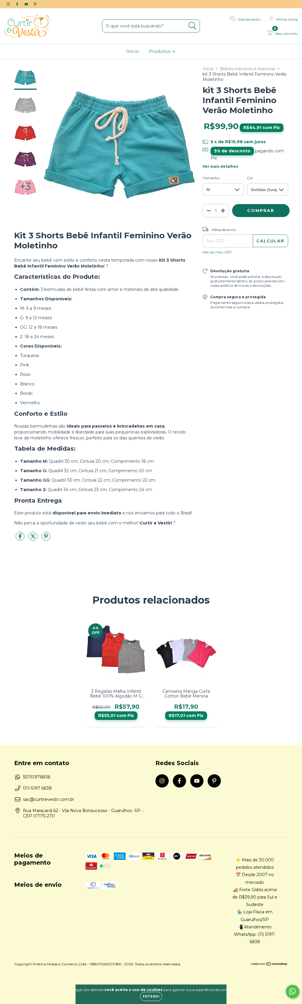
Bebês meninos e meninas (247, 68)
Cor (250, 178)
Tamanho (211, 178)
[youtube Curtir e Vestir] (26, 4)
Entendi (151, 996)
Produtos (160, 51)
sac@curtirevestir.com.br (48, 799)
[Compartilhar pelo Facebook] (21, 538)
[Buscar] (192, 26)
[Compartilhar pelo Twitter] (34, 538)
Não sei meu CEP (217, 252)
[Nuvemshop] (269, 964)
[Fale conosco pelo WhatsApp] (292, 991)
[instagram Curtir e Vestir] (8, 4)
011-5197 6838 (37, 788)
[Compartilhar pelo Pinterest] (46, 538)
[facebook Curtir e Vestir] (17, 4)
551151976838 (36, 777)
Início (132, 51)
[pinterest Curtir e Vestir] (35, 4)
